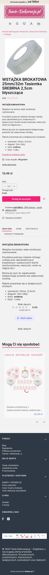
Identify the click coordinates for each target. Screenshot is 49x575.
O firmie (5, 505)
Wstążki (8, 34)
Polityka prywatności (11, 451)
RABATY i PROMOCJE (12, 482)
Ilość (4, 181)
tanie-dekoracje (9, 164)
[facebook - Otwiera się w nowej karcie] (3, 518)
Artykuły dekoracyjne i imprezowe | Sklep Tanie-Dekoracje (24, 32)
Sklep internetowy (21, 571)
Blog (4, 445)
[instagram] (8, 518)
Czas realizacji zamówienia (14, 490)
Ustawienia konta (9, 468)
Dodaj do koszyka (21, 199)
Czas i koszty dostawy (12, 488)
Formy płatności (9, 485)
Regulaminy (7, 448)
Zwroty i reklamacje (11, 453)
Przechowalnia (8, 471)
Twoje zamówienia (10, 465)
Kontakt (5, 502)
